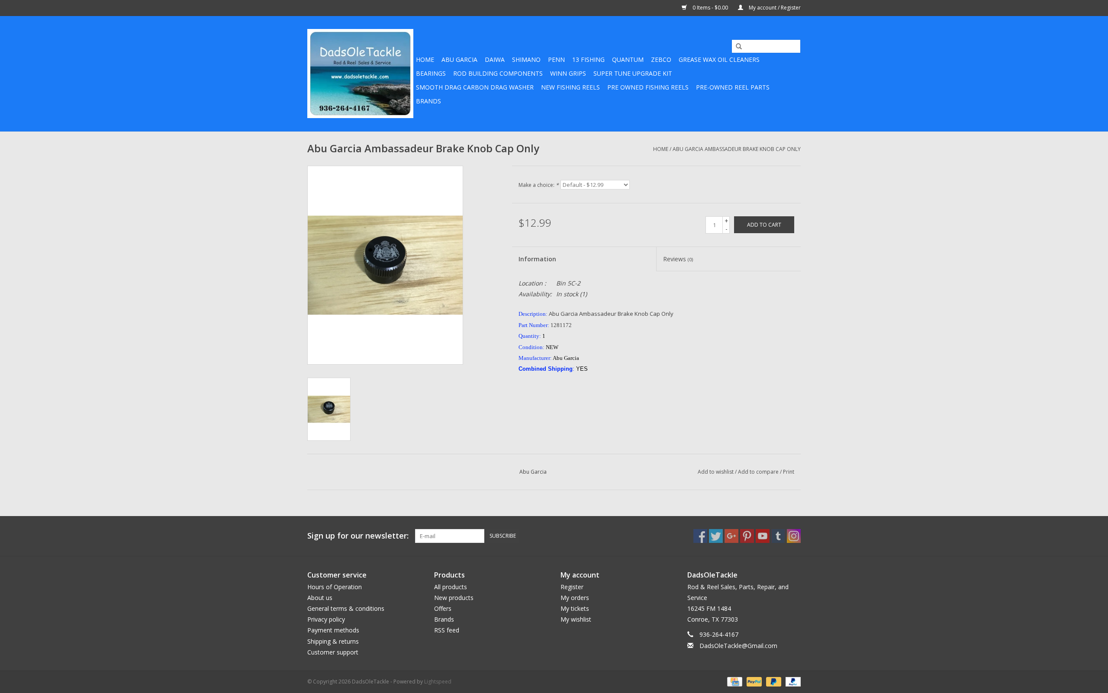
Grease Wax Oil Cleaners (719, 59)
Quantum (628, 59)
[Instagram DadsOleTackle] (794, 536)
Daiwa (495, 59)
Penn (556, 59)
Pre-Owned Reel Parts (733, 87)
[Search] (735, 46)
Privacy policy (326, 619)
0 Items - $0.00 (710, 7)
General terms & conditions (345, 608)
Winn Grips (568, 73)
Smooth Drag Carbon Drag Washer (475, 87)
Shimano (526, 59)
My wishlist (575, 619)
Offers (442, 608)
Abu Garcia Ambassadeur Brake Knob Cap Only (737, 149)
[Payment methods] (733, 681)
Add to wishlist (716, 471)
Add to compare (759, 471)
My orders (574, 598)
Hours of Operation (334, 587)
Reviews (678, 259)
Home (425, 59)
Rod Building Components (498, 73)
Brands (428, 101)
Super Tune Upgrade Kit (632, 73)
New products (453, 598)
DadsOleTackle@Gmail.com (738, 646)
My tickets (574, 608)
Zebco (661, 59)
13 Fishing (588, 59)
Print (788, 471)
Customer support (332, 652)
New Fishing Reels (570, 87)
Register (571, 587)
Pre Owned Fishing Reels (648, 87)
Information (537, 259)
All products (450, 587)
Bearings (431, 73)
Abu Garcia (459, 59)
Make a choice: (539, 185)
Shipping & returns (333, 641)
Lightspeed (437, 681)
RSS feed (446, 630)
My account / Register (774, 7)
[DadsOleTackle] (360, 73)
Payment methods (333, 630)
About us (319, 598)
